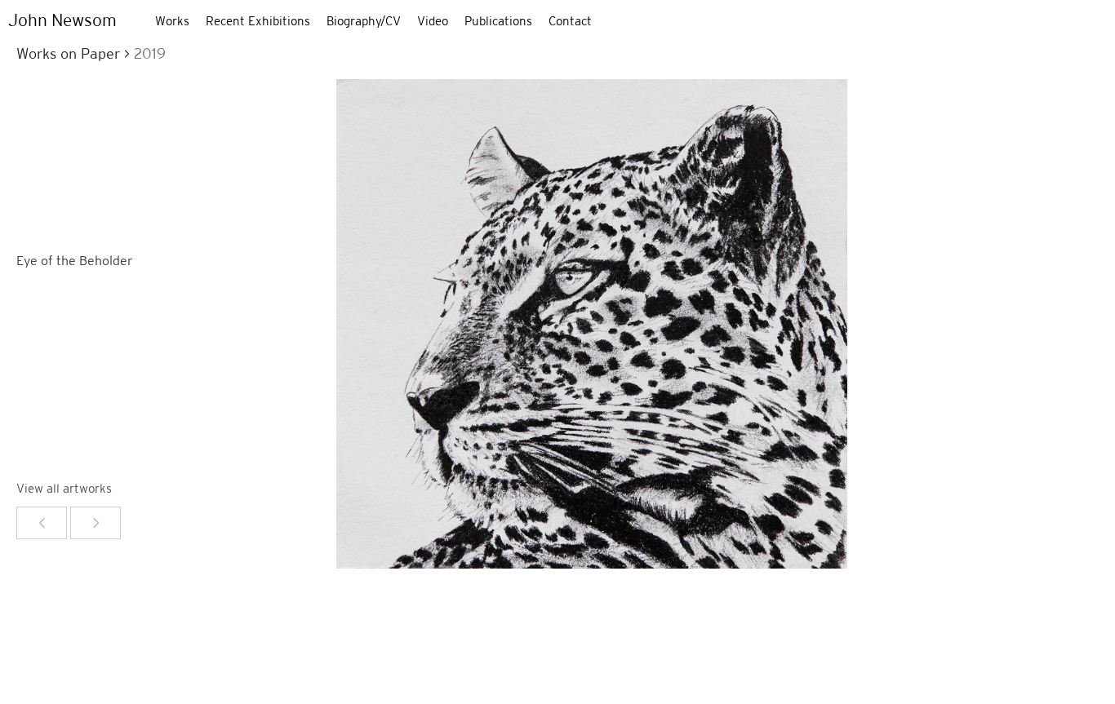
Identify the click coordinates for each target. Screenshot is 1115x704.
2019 (150, 53)
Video (432, 21)
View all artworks (64, 488)
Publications (498, 21)
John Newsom (62, 20)
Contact (570, 21)
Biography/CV (364, 21)
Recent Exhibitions (258, 21)
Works (172, 21)
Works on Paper (70, 53)
